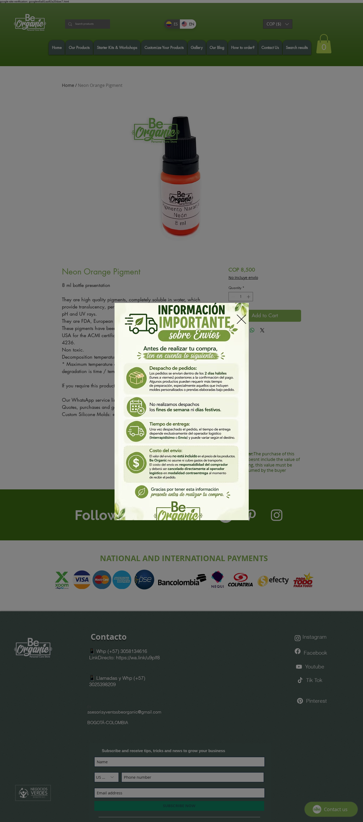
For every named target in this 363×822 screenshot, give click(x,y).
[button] (241, 319)
